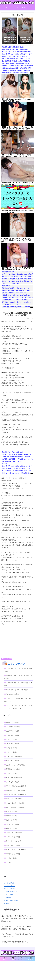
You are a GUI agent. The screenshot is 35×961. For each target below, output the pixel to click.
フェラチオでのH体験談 (14, 832)
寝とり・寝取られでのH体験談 (16, 786)
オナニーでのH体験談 (13, 837)
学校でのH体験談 (11, 815)
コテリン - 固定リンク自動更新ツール (31, 73)
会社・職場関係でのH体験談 (15, 807)
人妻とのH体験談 (11, 773)
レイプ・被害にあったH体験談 (16, 849)
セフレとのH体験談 (12, 743)
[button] (31, 468)
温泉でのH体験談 (11, 820)
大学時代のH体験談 (12, 735)
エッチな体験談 (16, 663)
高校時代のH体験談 (12, 731)
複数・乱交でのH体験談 (14, 841)
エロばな (7, 903)
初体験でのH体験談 (12, 722)
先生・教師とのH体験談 (14, 777)
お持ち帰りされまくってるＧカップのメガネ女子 (18, 670)
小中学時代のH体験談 (13, 726)
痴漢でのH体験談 (11, 828)
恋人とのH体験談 (11, 748)
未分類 (8, 862)
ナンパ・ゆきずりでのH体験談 (16, 794)
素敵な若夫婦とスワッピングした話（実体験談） (18, 677)
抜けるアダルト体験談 (11, 900)
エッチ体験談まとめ (10, 891)
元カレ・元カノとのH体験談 (15, 765)
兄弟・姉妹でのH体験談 (14, 756)
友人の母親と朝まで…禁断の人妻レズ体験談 (18, 684)
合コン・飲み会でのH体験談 (15, 803)
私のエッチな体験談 (12, 694)
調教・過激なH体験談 (13, 845)
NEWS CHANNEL (10, 889)
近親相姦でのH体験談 (13, 769)
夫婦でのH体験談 (11, 752)
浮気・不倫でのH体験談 (14, 799)
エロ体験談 (7, 897)
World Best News (9, 886)
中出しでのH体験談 (12, 824)
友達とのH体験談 (7, 658)
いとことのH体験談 (12, 760)
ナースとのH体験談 (12, 782)
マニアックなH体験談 (13, 854)
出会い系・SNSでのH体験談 (15, 790)
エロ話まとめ (8, 894)
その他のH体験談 (11, 858)
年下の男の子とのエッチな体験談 (17, 690)
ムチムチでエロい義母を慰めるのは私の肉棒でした (18, 700)
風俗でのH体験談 (11, 811)
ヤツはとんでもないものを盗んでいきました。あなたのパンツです (18, 707)
